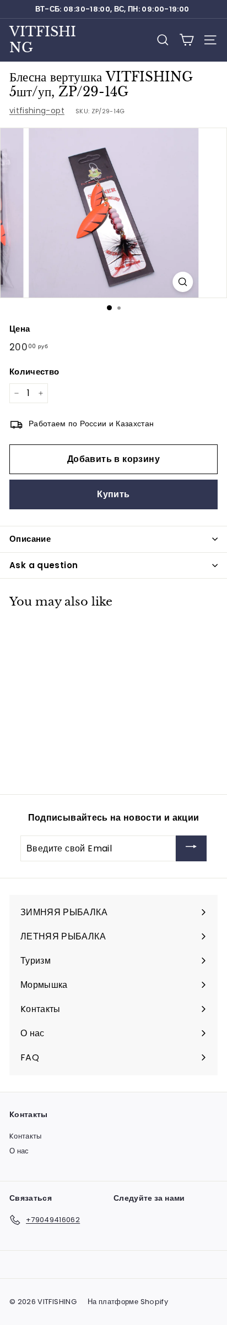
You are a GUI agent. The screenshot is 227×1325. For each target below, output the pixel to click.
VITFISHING (42, 40)
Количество (34, 371)
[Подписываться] (191, 848)
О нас (19, 1151)
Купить (113, 494)
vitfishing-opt (36, 110)
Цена (19, 328)
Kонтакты (25, 1136)
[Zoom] (182, 282)
